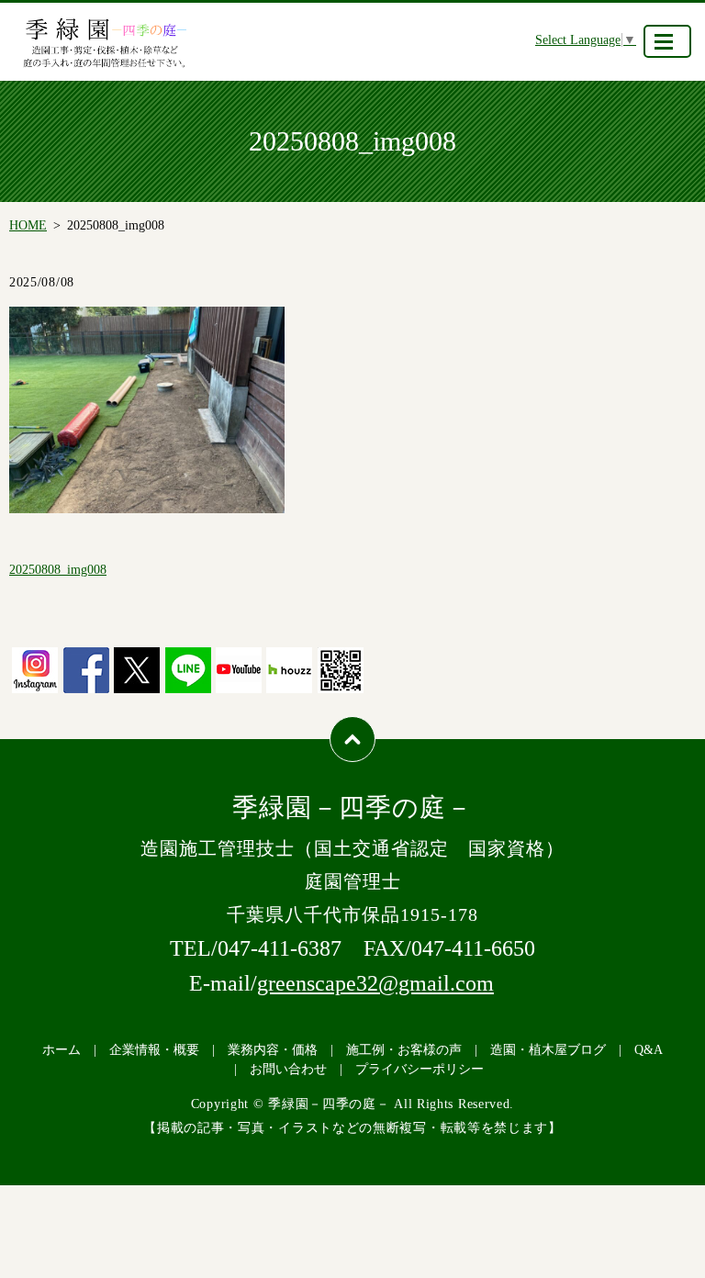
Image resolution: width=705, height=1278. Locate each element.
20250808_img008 (57, 570)
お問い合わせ (288, 1069)
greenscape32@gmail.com (375, 983)
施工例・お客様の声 (404, 1050)
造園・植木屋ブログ (548, 1050)
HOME (28, 225)
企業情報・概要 (154, 1050)
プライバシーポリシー (419, 1069)
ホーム (61, 1050)
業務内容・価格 (273, 1050)
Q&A (648, 1050)
